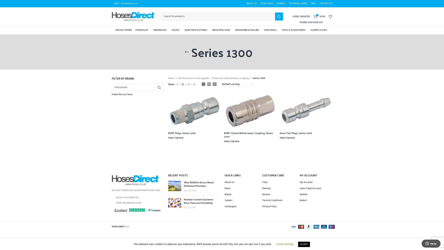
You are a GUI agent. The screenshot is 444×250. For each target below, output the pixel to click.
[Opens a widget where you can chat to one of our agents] (431, 244)
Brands (228, 194)
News (227, 188)
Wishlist (304, 194)
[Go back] (187, 52)
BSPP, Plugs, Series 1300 (182, 133)
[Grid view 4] (214, 84)
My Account (306, 182)
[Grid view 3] (209, 84)
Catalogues (230, 206)
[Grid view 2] (203, 84)
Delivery (266, 188)
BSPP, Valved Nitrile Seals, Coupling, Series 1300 (248, 135)
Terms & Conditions (272, 200)
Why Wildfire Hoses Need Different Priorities (199, 184)
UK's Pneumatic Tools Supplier (194, 78)
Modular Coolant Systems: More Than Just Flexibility (199, 201)
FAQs (265, 182)
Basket (303, 200)
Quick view (218, 98)
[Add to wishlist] (218, 106)
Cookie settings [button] (285, 244)
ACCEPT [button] (304, 244)
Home (171, 78)
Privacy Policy (269, 206)
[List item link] (137, 198)
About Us (229, 182)
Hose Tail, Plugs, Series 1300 (296, 133)
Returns (266, 194)
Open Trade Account (310, 188)
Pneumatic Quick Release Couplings (231, 78)
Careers (228, 200)
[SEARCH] (279, 16)
